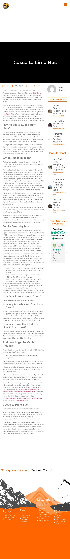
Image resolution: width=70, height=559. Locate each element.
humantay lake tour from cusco (25, 392)
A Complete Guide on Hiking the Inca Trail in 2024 (58, 184)
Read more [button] (56, 260)
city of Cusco (37, 93)
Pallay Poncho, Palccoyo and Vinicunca (59, 109)
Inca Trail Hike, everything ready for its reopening (59, 164)
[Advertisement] (35, 27)
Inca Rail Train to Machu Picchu (57, 203)
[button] (65, 4)
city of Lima (6, 114)
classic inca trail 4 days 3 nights (18, 400)
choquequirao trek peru (12, 398)
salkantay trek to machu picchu (32, 398)
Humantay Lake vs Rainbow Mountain (58, 138)
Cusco (22, 389)
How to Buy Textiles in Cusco (58, 124)
